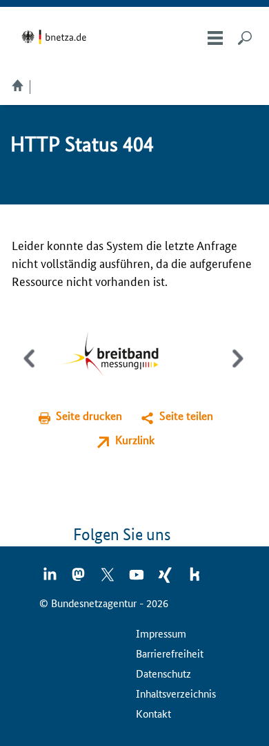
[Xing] (166, 579)
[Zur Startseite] (56, 37)
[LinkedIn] (50, 579)
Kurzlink (135, 439)
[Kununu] (194, 579)
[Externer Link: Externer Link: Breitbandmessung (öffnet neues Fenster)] (119, 355)
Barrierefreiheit (169, 653)
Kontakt (153, 713)
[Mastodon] (79, 579)
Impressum (161, 633)
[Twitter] (108, 579)
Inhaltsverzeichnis (176, 693)
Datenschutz (163, 673)
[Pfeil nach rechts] (234, 370)
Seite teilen (186, 415)
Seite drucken (89, 415)
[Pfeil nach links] (30, 370)
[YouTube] (137, 579)
